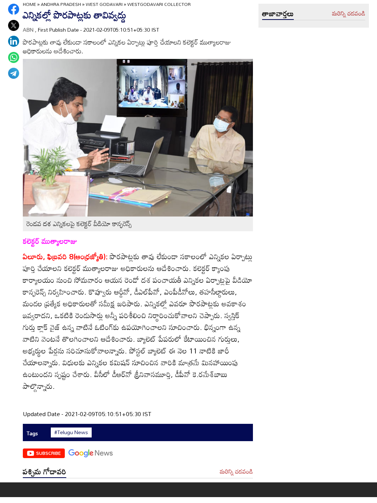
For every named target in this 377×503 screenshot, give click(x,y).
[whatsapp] (13, 57)
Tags (32, 433)
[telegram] (13, 73)
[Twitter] (13, 25)
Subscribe (48, 453)
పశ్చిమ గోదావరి (44, 471)
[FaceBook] (13, 9)
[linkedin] (13, 41)
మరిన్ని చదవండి (236, 471)
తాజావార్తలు (278, 13)
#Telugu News (71, 432)
